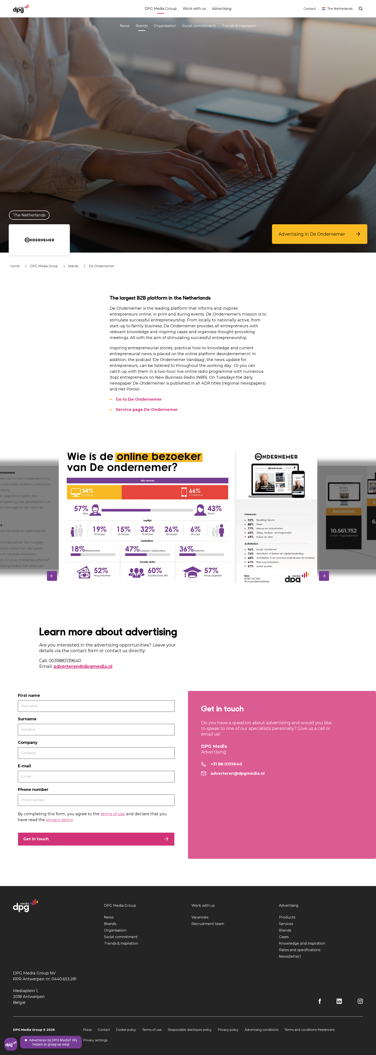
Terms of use (152, 1030)
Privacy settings (95, 1040)
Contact (310, 9)
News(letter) (290, 956)
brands (73, 266)
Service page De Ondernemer (147, 409)
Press (87, 1030)
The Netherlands (339, 9)
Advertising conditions (261, 1030)
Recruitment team (207, 924)
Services (286, 924)
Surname (27, 719)
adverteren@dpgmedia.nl (83, 666)
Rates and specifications (299, 950)
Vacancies (199, 917)
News (124, 26)
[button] (319, 234)
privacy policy (59, 819)
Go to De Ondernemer (139, 399)
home (15, 266)
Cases (284, 937)
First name (29, 695)
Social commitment (199, 26)
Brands (142, 26)
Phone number (33, 789)
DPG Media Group (161, 9)
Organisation (165, 26)
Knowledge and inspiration (302, 943)
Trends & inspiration (239, 26)
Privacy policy (228, 1030)
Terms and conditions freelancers (309, 1030)
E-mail (24, 766)
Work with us (194, 9)
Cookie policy (126, 1030)
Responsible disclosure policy (190, 1030)
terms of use (113, 814)
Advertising (222, 9)
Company (27, 742)
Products (287, 917)
